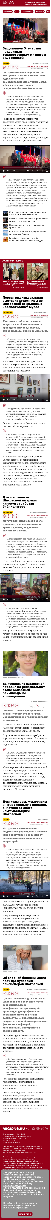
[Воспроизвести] (4, 170)
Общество (44, 63)
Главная (36, 63)
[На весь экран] (47, 170)
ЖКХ (47, 819)
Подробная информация (11, 1169)
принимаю (25, 1214)
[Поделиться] (42, 170)
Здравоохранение (41, 989)
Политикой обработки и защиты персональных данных (19, 1191)
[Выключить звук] (27, 170)
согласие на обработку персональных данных (17, 1184)
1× (37, 171)
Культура (45, 312)
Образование (43, 512)
